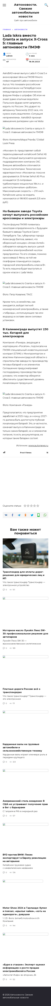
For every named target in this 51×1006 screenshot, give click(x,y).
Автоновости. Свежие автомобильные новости (25, 10)
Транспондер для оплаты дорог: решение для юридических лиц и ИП (23, 575)
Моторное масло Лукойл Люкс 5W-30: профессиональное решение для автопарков (25, 633)
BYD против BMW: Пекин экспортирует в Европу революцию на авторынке (24, 857)
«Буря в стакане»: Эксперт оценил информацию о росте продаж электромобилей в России (24, 967)
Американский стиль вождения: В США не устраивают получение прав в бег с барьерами (25, 804)
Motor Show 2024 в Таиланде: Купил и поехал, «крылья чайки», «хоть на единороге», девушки (25, 911)
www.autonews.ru (38, 445)
